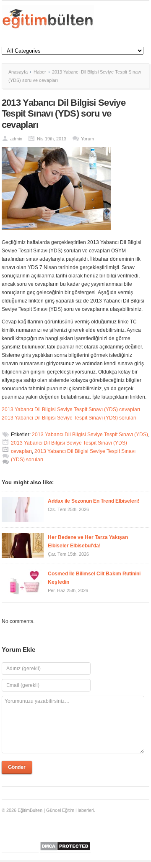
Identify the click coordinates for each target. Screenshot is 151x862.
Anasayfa (18, 71)
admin (16, 138)
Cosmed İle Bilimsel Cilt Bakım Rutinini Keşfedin (94, 578)
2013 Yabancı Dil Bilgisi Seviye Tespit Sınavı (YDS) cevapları (71, 409)
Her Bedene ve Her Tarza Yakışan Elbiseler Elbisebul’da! (88, 541)
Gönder (17, 767)
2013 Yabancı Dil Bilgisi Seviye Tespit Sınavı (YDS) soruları (69, 418)
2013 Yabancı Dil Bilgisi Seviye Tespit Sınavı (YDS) (90, 434)
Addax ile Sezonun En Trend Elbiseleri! (93, 501)
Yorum (87, 138)
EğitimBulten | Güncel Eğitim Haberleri (56, 810)
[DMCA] (65, 849)
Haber (40, 71)
